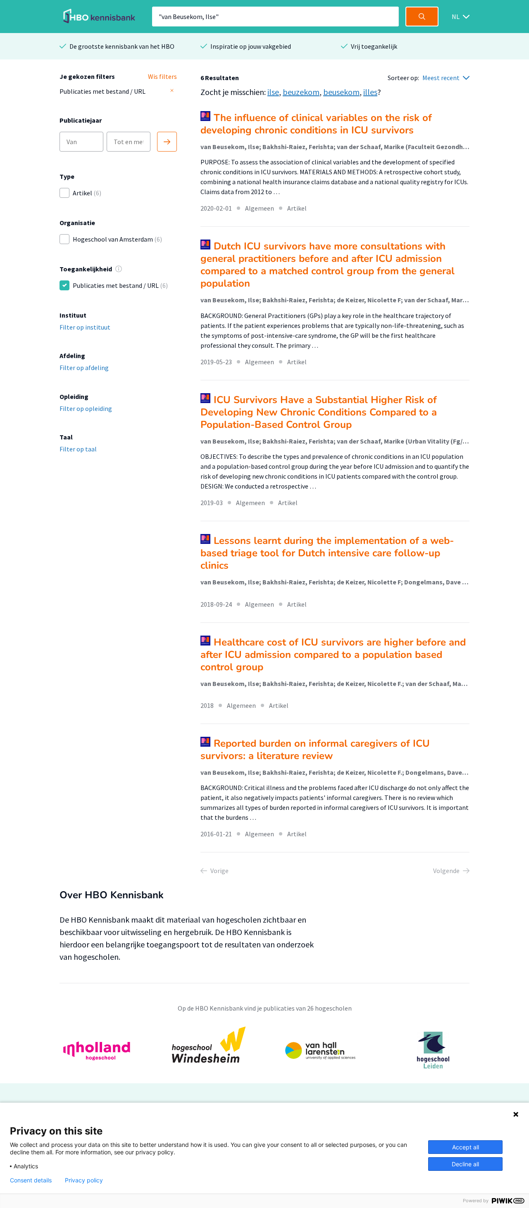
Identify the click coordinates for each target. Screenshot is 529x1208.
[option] (264, 1050)
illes (370, 92)
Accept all (465, 1147)
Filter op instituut (85, 327)
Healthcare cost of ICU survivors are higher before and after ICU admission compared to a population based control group (333, 655)
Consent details (31, 1180)
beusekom (341, 92)
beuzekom (301, 92)
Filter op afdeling (84, 367)
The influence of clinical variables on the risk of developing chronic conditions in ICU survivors (316, 124)
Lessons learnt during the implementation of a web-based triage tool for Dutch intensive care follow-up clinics (327, 553)
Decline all (465, 1164)
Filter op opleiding (86, 408)
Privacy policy (84, 1180)
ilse (273, 92)
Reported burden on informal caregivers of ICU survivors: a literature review (315, 749)
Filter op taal (78, 449)
